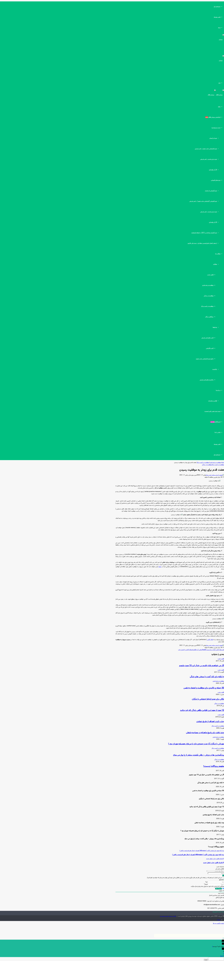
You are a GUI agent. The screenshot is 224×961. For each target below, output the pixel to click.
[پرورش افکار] (216, 95)
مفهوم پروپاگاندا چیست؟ (213, 766)
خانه (219, 107)
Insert (205, 959)
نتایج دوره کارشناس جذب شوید (205, 359)
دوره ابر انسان (213, 138)
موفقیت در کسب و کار (207, 306)
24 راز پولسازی (213, 170)
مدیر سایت (208, 475)
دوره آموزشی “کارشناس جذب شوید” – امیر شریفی (203, 201)
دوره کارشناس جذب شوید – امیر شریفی (206, 149)
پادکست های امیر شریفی (207, 380)
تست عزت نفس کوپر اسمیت (212, 411)
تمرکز (159, 567)
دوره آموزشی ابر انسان (211, 191)
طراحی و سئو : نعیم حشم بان (168, 916)
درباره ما (218, 390)
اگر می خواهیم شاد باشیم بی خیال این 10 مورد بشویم (201, 665)
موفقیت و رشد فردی (208, 285)
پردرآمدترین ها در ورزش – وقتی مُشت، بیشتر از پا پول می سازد (198, 755)
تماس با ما (217, 432)
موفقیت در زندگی (209, 296)
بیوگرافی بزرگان (209, 317)
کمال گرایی (210, 640)
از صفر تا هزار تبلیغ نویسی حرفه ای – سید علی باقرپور (202, 243)
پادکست (214, 369)
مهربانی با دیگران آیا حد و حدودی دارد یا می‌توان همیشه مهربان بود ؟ (196, 743)
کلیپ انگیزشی (210, 348)
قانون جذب (210, 275)
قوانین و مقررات (212, 401)
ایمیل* (206, 884)
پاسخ (221, 956)
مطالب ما (217, 254)
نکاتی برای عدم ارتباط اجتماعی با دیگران (208, 699)
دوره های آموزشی (215, 180)
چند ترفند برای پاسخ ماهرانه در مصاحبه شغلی (205, 732)
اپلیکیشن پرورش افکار (212, 117)
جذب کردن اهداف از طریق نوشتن (210, 721)
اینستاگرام (215, 422)
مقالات (215, 264)
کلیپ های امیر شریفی (207, 338)
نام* (206, 882)
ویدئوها (215, 327)
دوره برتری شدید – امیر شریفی (208, 159)
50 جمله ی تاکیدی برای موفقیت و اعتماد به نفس (203, 688)
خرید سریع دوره (216, 128)
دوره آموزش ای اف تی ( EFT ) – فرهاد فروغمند (204, 233)
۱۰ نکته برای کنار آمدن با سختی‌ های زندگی (207, 676)
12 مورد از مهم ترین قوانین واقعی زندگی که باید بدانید (202, 710)
